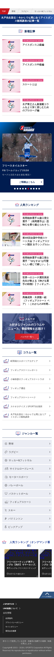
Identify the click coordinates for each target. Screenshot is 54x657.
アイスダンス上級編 (33, 44)
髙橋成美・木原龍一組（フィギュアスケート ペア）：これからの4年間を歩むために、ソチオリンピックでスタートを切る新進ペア (36, 300)
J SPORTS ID (8, 604)
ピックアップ (15, 526)
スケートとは (29, 84)
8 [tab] (33, 188)
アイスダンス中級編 (33, 64)
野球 (13, 11)
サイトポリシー (11, 627)
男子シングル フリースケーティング (21, 568)
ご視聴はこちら (27, 182)
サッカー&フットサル (20, 460)
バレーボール (16, 485)
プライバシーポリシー (14, 622)
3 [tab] (20, 188)
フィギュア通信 (17, 388)
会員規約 (9, 618)
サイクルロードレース (22, 468)
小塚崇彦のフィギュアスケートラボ (27, 379)
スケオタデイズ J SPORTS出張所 (26, 406)
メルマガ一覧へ (27, 336)
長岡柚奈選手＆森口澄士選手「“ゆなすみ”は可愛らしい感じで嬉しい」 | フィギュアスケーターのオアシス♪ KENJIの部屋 (35, 261)
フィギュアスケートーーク (23, 397)
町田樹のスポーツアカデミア (24, 361)
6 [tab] (28, 188)
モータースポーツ (18, 476)
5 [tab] (25, 188)
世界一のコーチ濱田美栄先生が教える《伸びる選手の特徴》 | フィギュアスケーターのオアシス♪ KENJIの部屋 (35, 281)
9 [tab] (36, 188)
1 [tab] (15, 188)
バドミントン (15, 518)
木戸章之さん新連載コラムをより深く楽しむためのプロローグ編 (35, 107)
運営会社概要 (10, 631)
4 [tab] (23, 188)
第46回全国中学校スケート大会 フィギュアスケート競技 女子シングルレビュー (36, 241)
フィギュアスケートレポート (24, 370)
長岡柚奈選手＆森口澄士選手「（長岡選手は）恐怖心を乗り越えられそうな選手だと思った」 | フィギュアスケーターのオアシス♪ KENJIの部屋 (35, 221)
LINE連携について (10, 608)
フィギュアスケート (20, 501)
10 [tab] (39, 188)
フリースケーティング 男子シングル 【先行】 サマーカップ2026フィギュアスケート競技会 (21, 563)
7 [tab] (31, 188)
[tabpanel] (27, 160)
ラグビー (24, 11)
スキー (11, 510)
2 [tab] (17, 188)
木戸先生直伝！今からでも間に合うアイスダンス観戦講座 (28, 415)
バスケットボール (18, 493)
